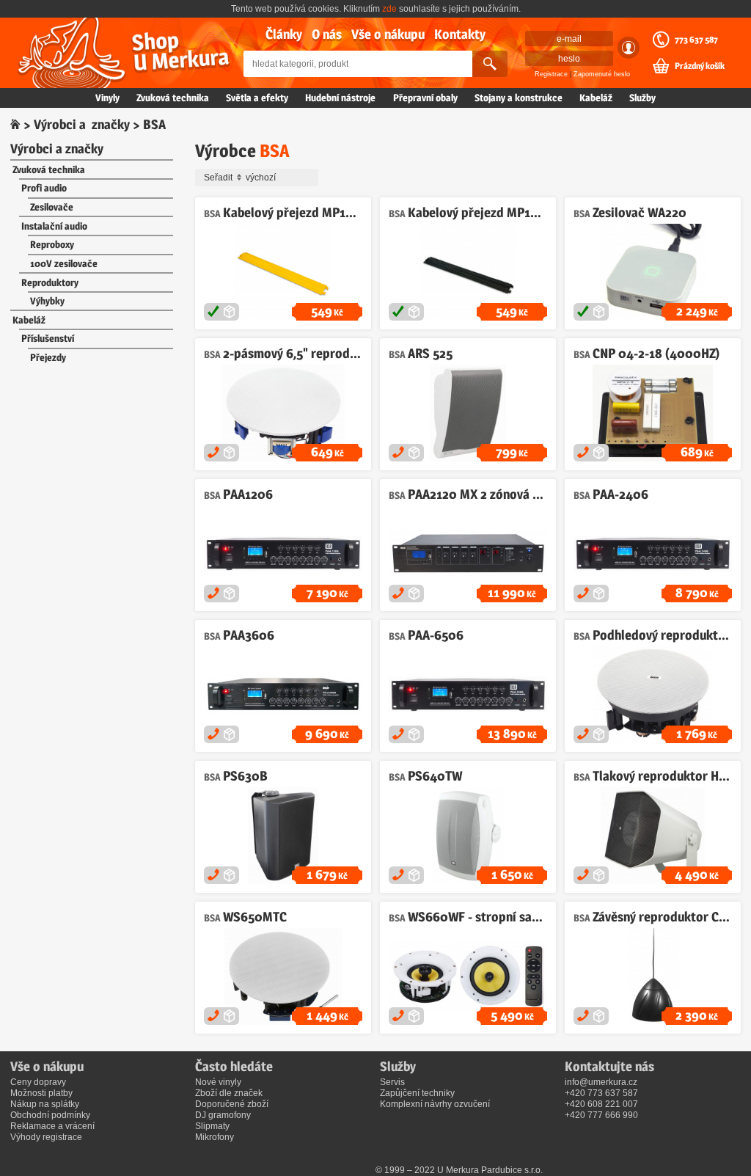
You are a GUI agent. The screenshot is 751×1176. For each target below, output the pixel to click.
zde (389, 9)
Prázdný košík (700, 66)
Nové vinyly (218, 1082)
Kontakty (460, 34)
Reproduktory (49, 282)
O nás (327, 34)
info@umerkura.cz (601, 1082)
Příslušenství (47, 338)
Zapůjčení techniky (417, 1093)
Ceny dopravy (38, 1082)
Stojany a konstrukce (519, 97)
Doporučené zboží (231, 1104)
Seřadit (219, 177)
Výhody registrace (46, 1137)
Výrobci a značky (82, 124)
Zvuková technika (172, 97)
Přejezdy (48, 357)
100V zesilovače (64, 263)
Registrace (551, 74)
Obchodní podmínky (50, 1115)
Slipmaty (212, 1126)
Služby (642, 97)
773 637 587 (696, 39)
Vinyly (107, 97)
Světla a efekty (257, 97)
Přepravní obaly (425, 97)
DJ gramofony (223, 1115)
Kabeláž (595, 97)
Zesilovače (51, 207)
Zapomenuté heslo (602, 74)
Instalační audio (54, 226)
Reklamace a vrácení (52, 1126)
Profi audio (44, 188)
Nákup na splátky (44, 1104)
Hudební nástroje (340, 97)
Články (283, 34)
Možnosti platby (41, 1093)
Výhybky (47, 301)
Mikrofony (214, 1137)
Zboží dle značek (229, 1093)
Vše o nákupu (388, 34)
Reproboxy (52, 244)
